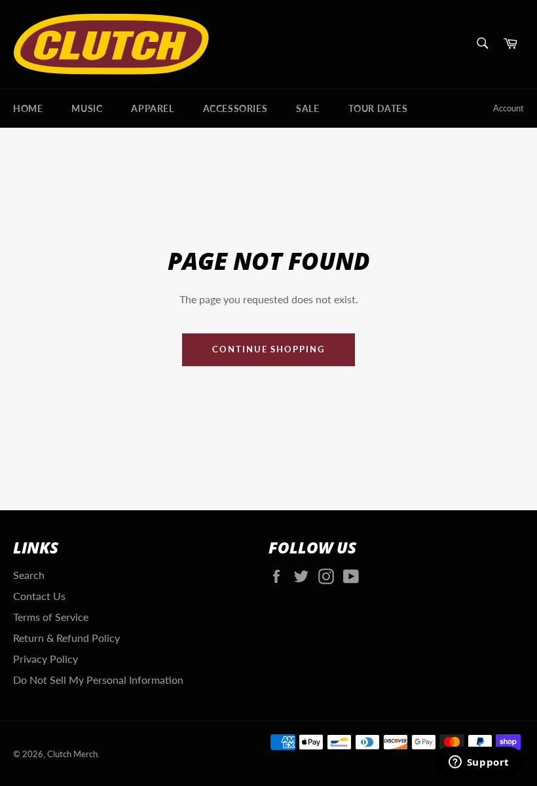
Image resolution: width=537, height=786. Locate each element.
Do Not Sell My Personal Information (98, 679)
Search (29, 575)
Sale (307, 108)
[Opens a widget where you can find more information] (479, 763)
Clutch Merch (72, 754)
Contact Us (39, 596)
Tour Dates (378, 108)
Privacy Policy (45, 658)
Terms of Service (50, 616)
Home (28, 108)
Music (86, 108)
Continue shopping (268, 349)
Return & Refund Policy (66, 637)
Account (508, 108)
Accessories (235, 108)
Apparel (152, 108)
